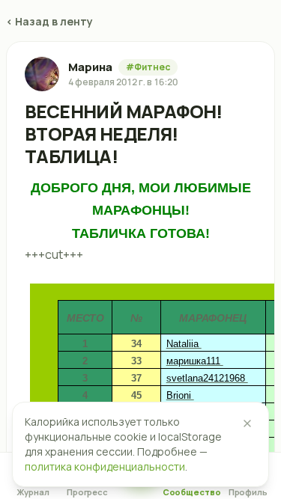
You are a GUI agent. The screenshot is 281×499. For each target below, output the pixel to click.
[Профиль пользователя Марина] (42, 74)
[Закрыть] (247, 423)
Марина (90, 67)
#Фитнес (148, 67)
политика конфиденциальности (105, 466)
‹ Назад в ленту (49, 21)
